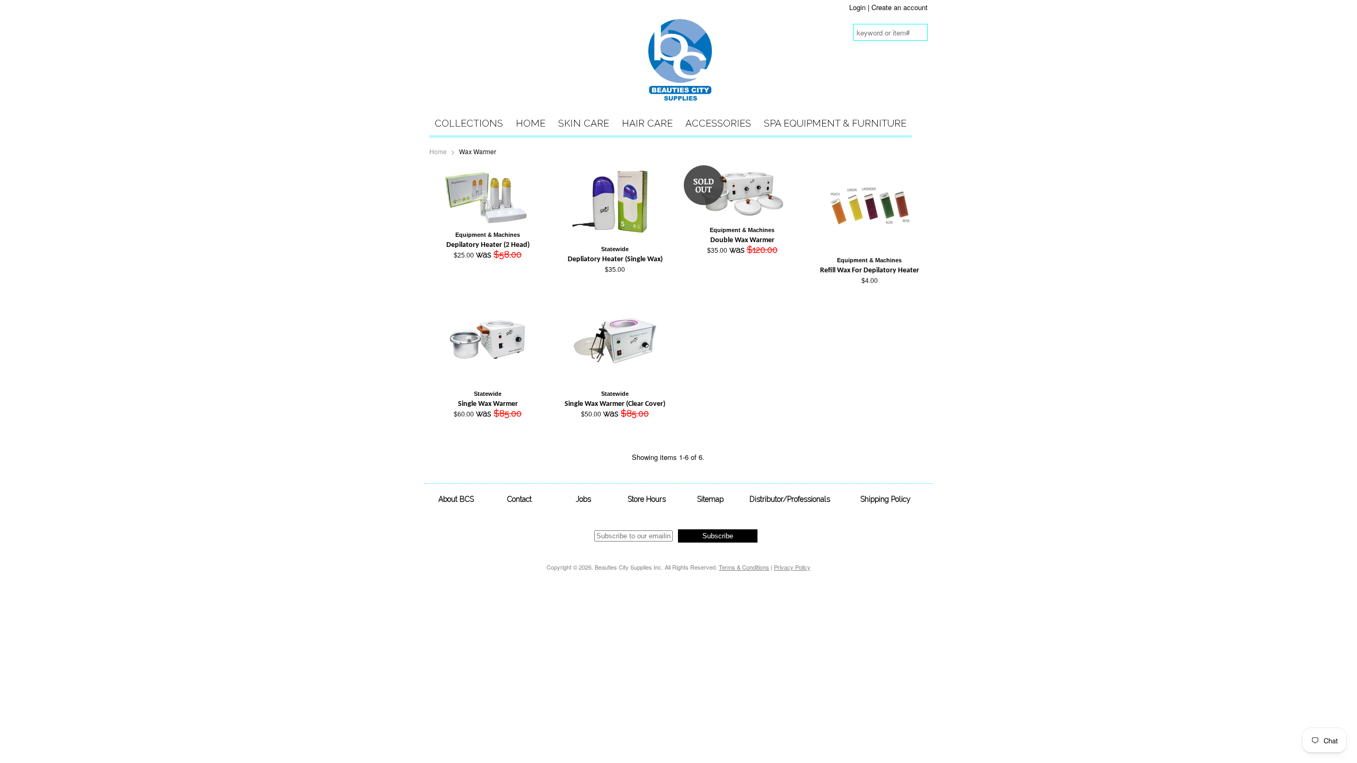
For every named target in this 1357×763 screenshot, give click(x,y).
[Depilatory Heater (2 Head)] (487, 222)
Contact (519, 499)
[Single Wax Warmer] (487, 381)
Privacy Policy (792, 567)
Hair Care (647, 123)
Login (857, 7)
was (488, 246)
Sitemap (710, 499)
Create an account (899, 7)
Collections (469, 123)
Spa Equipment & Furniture (835, 123)
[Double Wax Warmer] (742, 217)
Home (530, 123)
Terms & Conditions (744, 567)
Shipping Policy (885, 499)
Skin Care (583, 123)
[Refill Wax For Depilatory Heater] (869, 247)
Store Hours (647, 499)
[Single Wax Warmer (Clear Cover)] (614, 381)
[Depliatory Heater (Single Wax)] (614, 236)
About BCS (456, 499)
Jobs (583, 499)
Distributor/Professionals (790, 499)
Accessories (718, 123)
